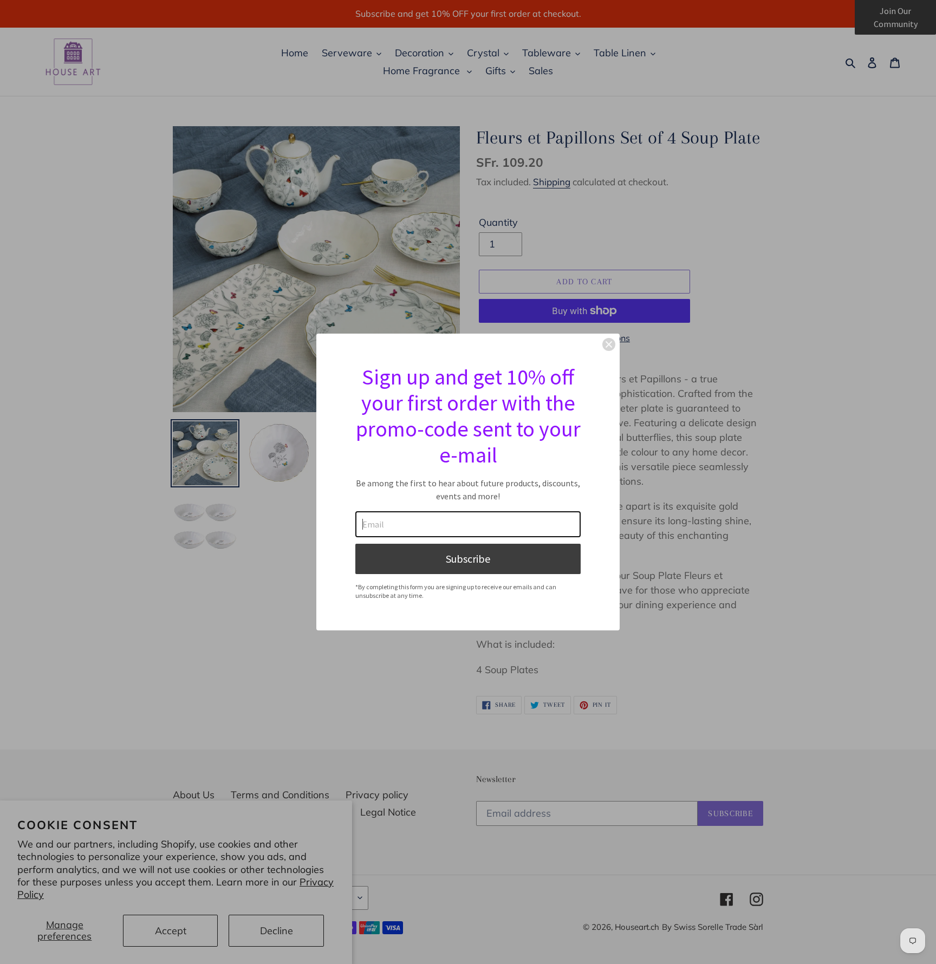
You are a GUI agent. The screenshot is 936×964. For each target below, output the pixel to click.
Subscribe (468, 558)
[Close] (608, 344)
